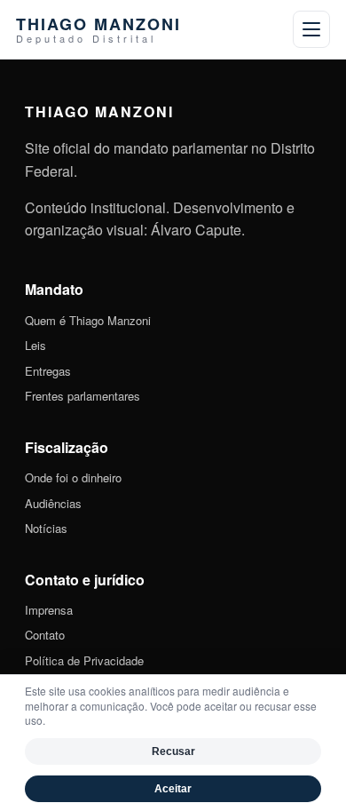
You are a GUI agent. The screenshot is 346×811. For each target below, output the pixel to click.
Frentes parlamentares (82, 395)
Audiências (53, 503)
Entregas (48, 370)
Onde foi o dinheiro (73, 477)
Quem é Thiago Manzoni (88, 320)
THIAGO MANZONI (98, 30)
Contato (45, 634)
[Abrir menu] (311, 29)
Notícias (46, 528)
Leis (35, 345)
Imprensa (49, 609)
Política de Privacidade (84, 660)
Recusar (173, 751)
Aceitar (173, 789)
